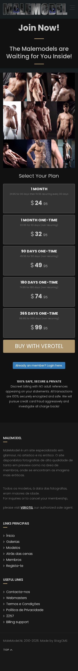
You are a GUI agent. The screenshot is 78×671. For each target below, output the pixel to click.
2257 (10, 616)
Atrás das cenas (19, 553)
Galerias (13, 541)
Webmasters (16, 597)
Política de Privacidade (24, 610)
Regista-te (14, 565)
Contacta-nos (18, 591)
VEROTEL (27, 507)
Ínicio (10, 535)
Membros (13, 559)
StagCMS (60, 641)
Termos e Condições (23, 604)
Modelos (13, 547)
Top (6, 650)
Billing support (17, 622)
